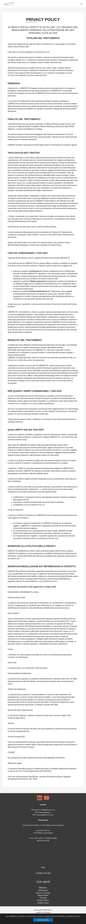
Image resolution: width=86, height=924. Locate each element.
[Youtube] (46, 798)
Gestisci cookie (43, 920)
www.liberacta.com (41, 52)
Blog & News (43, 895)
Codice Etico (43, 903)
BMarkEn (43, 888)
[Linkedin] (39, 798)
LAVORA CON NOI (43, 873)
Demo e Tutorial (43, 893)
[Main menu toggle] (81, 4)
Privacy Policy (43, 900)
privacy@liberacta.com (36, 505)
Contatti (43, 898)
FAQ (43, 847)
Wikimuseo (43, 890)
